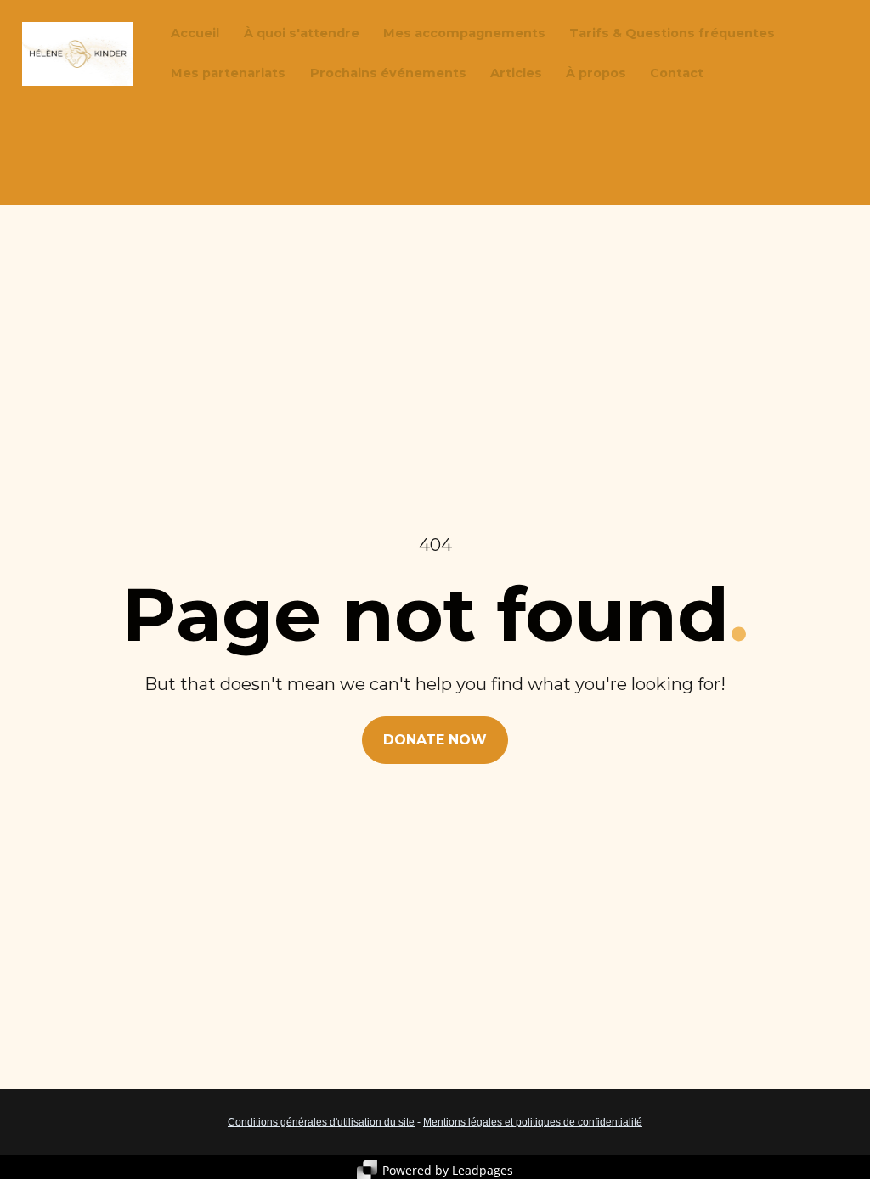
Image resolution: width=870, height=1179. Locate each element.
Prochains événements (388, 73)
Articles (516, 73)
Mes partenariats (228, 73)
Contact (676, 73)
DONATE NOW (435, 740)
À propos (596, 73)
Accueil (195, 33)
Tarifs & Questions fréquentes (672, 33)
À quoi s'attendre (301, 33)
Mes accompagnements (464, 33)
